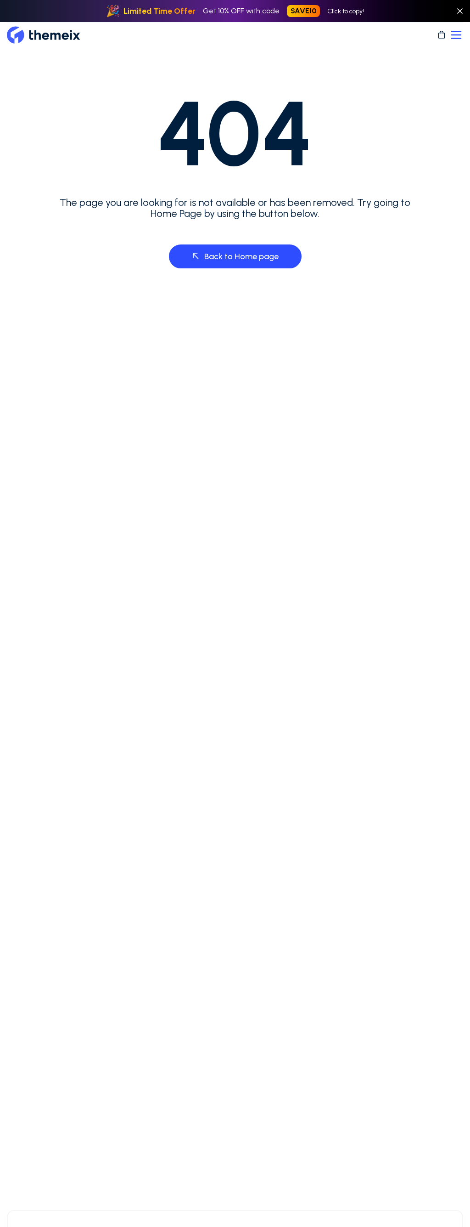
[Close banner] (459, 11)
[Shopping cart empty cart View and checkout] (441, 35)
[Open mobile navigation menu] (456, 35)
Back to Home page (241, 256)
